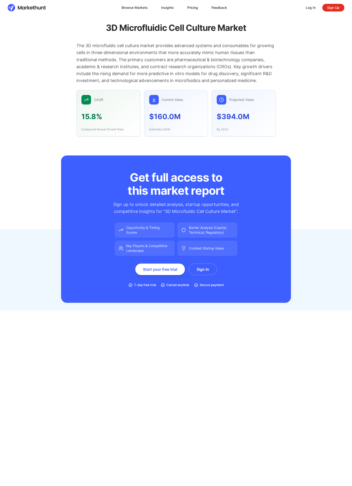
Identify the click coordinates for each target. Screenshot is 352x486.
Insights (167, 8)
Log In (311, 8)
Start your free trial (160, 269)
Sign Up (333, 8)
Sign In (203, 269)
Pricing (192, 8)
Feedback (219, 8)
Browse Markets (135, 8)
